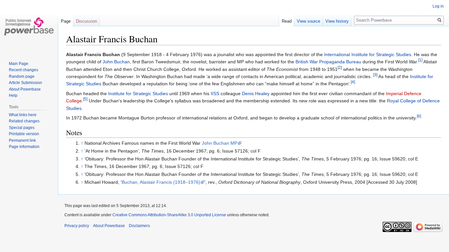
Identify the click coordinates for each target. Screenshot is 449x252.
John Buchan (116, 61)
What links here (22, 115)
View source (308, 21)
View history (337, 21)
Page (66, 21)
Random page (22, 76)
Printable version (24, 134)
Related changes (24, 121)
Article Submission (25, 82)
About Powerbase (25, 89)
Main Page (18, 63)
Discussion (86, 21)
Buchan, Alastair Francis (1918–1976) (161, 182)
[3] (375, 75)
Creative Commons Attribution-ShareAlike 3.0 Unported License (169, 215)
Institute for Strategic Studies (138, 93)
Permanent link (22, 140)
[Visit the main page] (29, 26)
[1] (420, 60)
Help (13, 95)
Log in (438, 6)
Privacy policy (76, 225)
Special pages (22, 127)
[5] (85, 99)
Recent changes (23, 70)
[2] (340, 67)
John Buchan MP (219, 143)
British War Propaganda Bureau (328, 61)
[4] (353, 82)
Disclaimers (139, 225)
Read (287, 21)
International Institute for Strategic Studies (367, 54)
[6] (419, 116)
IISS (215, 93)
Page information (24, 146)
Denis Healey (256, 93)
